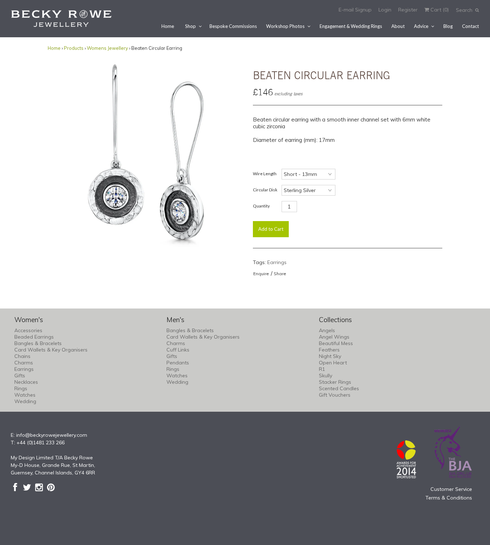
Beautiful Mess (336, 343)
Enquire (261, 273)
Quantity (261, 206)
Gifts (19, 375)
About (398, 26)
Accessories (28, 330)
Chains (22, 356)
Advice (421, 26)
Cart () (439, 9)
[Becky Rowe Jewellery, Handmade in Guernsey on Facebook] (15, 487)
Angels (327, 330)
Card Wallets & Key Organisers (51, 349)
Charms (23, 362)
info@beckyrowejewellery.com (51, 435)
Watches (25, 395)
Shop (190, 26)
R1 (322, 369)
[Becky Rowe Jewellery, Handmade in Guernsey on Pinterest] (50, 487)
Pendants (177, 362)
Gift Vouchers (334, 395)
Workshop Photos (285, 26)
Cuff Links (177, 349)
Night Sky (330, 356)
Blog (448, 26)
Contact (470, 26)
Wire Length (265, 173)
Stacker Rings (335, 382)
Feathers (329, 349)
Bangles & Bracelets (38, 343)
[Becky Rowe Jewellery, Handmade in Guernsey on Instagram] (38, 487)
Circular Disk (265, 189)
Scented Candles (339, 388)
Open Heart (333, 362)
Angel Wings (334, 337)
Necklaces (26, 382)
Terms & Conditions (448, 497)
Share (280, 273)
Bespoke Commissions (233, 26)
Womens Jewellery (107, 48)
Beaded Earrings (34, 337)
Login (384, 9)
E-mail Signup (355, 9)
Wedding (25, 401)
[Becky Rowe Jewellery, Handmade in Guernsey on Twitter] (27, 487)
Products (74, 48)
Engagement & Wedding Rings (351, 26)
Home (167, 26)
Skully (325, 375)
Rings (20, 388)
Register (408, 9)
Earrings (277, 262)
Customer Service (451, 489)
